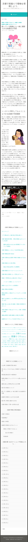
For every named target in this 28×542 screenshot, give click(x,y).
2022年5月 (4, 481)
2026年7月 (4, 448)
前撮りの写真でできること (8, 22)
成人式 (9, 342)
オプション (4, 329)
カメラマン (9, 329)
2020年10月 (4, 507)
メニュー (15, 14)
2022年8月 (4, 478)
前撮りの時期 (18, 22)
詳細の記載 (6, 346)
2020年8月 (4, 511)
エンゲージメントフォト (21, 327)
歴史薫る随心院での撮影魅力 (9, 374)
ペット (14, 212)
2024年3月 (4, 463)
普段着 (6, 344)
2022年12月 (4, 474)
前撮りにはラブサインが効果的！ (10, 285)
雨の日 (15, 346)
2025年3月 (4, 455)
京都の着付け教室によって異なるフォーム (12, 274)
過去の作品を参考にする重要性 (11, 267)
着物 (3, 346)
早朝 (20, 342)
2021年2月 (4, 500)
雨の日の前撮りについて (8, 387)
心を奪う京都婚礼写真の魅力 (9, 365)
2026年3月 (4, 452)
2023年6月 (4, 466)
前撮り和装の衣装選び (7, 289)
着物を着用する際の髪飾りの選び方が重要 (12, 315)
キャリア (14, 329)
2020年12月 (4, 504)
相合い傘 (24, 344)
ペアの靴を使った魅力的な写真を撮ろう (12, 235)
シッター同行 (7, 212)
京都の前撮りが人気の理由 (8, 263)
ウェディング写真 (12, 327)
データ (23, 329)
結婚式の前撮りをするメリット (9, 24)
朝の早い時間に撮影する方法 (9, 400)
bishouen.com (5, 327)
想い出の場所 (4, 342)
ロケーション (9, 333)
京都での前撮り (6, 414)
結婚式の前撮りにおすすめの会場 (10, 397)
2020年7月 (4, 515)
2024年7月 (4, 459)
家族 (3, 214)
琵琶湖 (16, 344)
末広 (9, 344)
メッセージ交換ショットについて (12, 281)
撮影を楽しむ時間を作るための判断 (11, 384)
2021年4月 (4, 496)
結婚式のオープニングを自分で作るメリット (13, 319)
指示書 (12, 342)
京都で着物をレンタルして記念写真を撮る (12, 250)
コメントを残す (6, 216)
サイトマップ (5, 231)
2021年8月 (4, 485)
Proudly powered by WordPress (13, 537)
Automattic (18, 539)
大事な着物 (11, 30)
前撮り (19, 212)
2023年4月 (4, 470)
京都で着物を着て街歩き (8, 253)
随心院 (11, 346)
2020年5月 (4, 519)
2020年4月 (4, 522)
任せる (9, 336)
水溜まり (13, 344)
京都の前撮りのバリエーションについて (12, 270)
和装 (11, 339)
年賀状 (9, 341)
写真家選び (4, 417)
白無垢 (20, 344)
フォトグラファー (12, 331)
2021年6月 (4, 489)
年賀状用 (5, 436)
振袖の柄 (17, 342)
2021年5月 (4, 493)
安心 (23, 212)
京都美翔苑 (5, 336)
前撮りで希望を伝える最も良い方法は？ (12, 278)
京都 (19, 333)
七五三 (14, 333)
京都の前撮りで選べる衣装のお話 (10, 404)
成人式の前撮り (9, 432)
